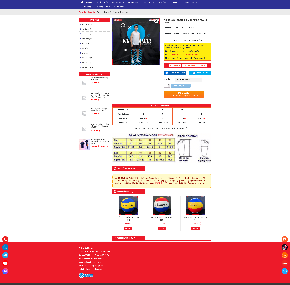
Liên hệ (202, 66)
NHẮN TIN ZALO (202, 73)
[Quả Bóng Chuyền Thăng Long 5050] (162, 205)
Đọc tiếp (128, 228)
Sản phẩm (91, 12)
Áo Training (133, 2)
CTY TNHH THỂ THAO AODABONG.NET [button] (183, 55)
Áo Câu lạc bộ (118, 2)
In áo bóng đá (191, 2)
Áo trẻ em (163, 2)
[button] (156, 21)
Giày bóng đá (148, 2)
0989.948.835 (160, 183)
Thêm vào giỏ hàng (181, 85)
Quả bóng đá (87, 58)
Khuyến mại (119, 7)
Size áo (167, 79)
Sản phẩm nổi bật (126, 238)
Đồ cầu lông (86, 7)
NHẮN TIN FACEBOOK (177, 73)
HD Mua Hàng (190, 66)
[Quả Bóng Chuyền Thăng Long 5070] (196, 205)
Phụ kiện (175, 2)
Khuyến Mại (176, 66)
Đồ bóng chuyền (103, 7)
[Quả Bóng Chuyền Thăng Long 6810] (128, 205)
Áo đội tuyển (102, 2)
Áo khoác (85, 43)
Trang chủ (88, 2)
